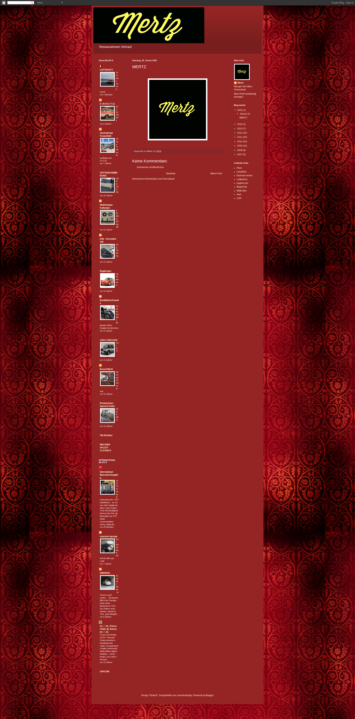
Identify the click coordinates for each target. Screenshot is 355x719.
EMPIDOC (105, 573)
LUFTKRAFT (106, 70)
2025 (240, 110)
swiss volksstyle (108, 340)
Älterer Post (216, 173)
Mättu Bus (242, 190)
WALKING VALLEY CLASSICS (105, 447)
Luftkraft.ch (242, 179)
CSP (239, 198)
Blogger (209, 695)
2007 (240, 154)
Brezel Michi (106, 369)
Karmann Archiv (245, 175)
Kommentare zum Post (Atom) (160, 179)
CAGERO (241, 172)
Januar (243, 114)
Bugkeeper (105, 271)
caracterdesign (184, 695)
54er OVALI (117, 414)
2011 (240, 137)
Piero (239, 168)
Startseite (170, 173)
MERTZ (243, 117)
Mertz (241, 82)
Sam (239, 194)
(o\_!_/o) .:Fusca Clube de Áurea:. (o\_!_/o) (108, 629)
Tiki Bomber (106, 435)
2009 (240, 146)
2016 (240, 124)
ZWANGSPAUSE (117, 219)
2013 (240, 128)
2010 (240, 141)
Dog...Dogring (117, 250)
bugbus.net (242, 183)
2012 (240, 133)
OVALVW (104, 671)
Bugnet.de (242, 187)
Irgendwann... (117, 279)
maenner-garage (108, 536)
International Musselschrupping (109, 475)
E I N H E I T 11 (107, 104)
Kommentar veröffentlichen (150, 167)
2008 (240, 150)
